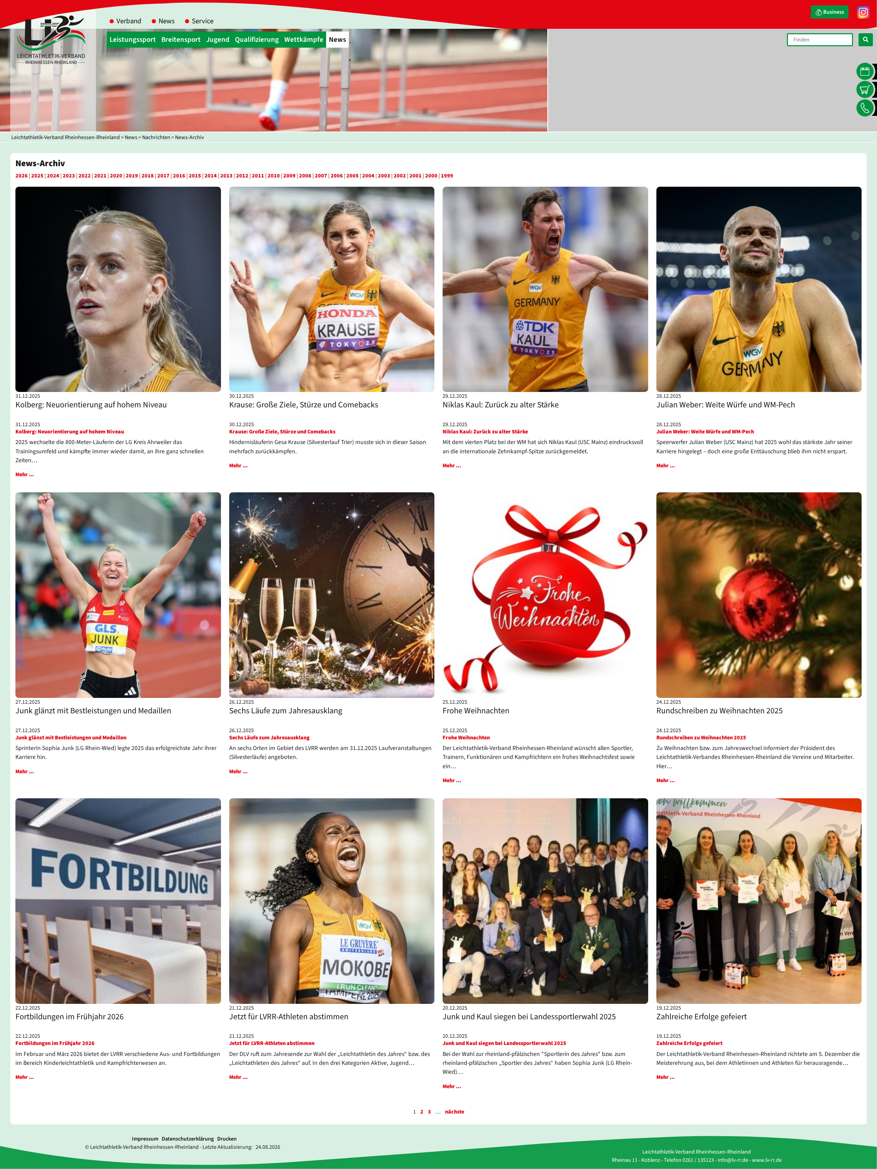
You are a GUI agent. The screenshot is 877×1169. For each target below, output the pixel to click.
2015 (195, 176)
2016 (179, 176)
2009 (289, 176)
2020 (116, 176)
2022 (84, 176)
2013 (226, 176)
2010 (274, 176)
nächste (454, 1112)
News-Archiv (189, 137)
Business (833, 12)
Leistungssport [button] (133, 40)
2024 (53, 176)
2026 (21, 176)
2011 (258, 176)
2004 (368, 176)
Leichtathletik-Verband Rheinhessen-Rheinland (65, 137)
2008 (305, 176)
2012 (242, 176)
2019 (132, 176)
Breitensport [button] (181, 40)
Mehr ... (24, 474)
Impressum (145, 1139)
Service (202, 21)
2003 (384, 176)
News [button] (337, 40)
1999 (447, 176)
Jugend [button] (218, 40)
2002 (400, 176)
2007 (321, 176)
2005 (352, 176)
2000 (431, 176)
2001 (415, 176)
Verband (128, 21)
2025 (37, 176)
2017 (163, 176)
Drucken (227, 1139)
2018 (147, 176)
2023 (69, 176)
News (167, 21)
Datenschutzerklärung (188, 1139)
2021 (100, 176)
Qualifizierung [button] (257, 40)
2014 (211, 176)
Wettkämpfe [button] (303, 40)
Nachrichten (156, 137)
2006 (337, 176)
